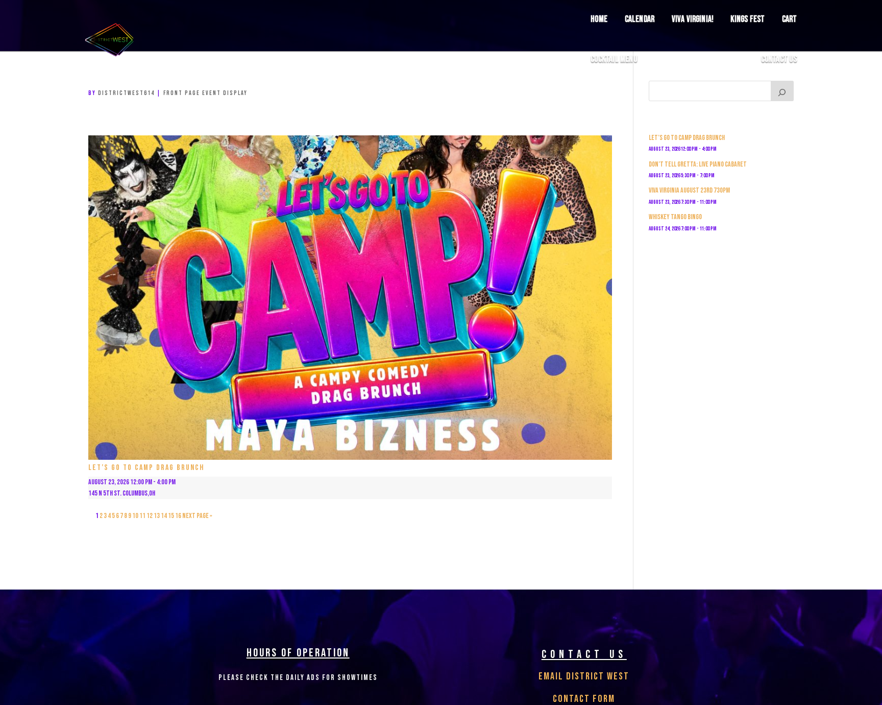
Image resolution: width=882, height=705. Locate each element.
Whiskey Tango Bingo (675, 217)
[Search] (782, 91)
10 (135, 515)
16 (178, 515)
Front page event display (205, 93)
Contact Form (584, 699)
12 (149, 515)
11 (142, 515)
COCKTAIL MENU (614, 59)
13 (157, 515)
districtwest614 (126, 93)
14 (164, 515)
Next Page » (197, 515)
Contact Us (779, 59)
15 (171, 515)
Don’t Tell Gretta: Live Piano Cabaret (698, 164)
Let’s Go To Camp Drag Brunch (146, 468)
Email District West (583, 676)
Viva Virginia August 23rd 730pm (689, 190)
